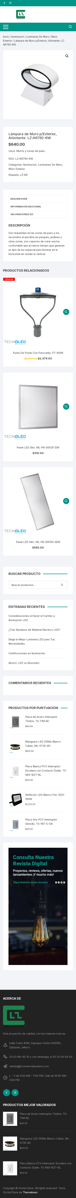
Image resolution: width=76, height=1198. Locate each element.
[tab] (38, 199)
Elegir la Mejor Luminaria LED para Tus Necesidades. (31, 641)
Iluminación (17, 36)
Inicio (6, 36)
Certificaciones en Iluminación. (27, 653)
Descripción (18, 198)
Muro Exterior (16, 168)
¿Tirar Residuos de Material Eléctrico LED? (34, 629)
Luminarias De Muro (37, 36)
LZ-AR (24, 174)
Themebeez (30, 1192)
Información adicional (25, 206)
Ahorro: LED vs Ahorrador (23, 663)
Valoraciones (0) (21, 214)
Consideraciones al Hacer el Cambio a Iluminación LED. (31, 618)
